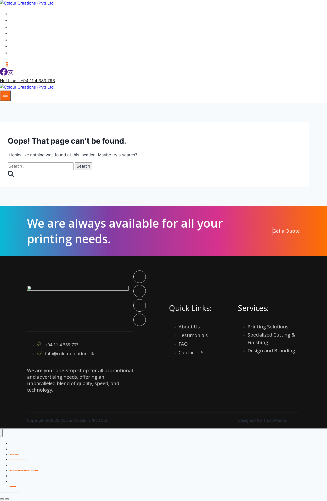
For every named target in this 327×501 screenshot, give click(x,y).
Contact (19, 46)
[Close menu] (1, 433)
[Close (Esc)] (17, 492)
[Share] (12, 492)
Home (17, 13)
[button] (286, 231)
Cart (13, 481)
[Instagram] (10, 74)
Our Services (24, 26)
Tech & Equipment (29, 33)
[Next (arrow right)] (7, 499)
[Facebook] (4, 74)
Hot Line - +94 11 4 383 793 (27, 80)
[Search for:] (41, 166)
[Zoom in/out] (2, 492)
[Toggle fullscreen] (7, 492)
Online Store (24, 52)
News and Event (28, 39)
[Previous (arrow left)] (2, 499)
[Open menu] (5, 95)
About (18, 20)
